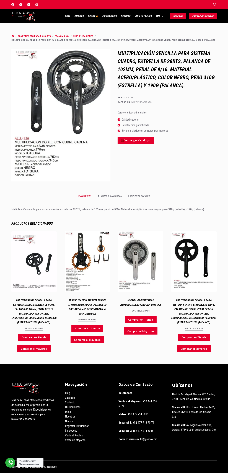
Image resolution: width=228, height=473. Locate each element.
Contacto (70, 402)
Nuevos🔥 (93, 16)
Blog (67, 393)
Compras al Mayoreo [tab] (139, 196)
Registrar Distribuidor (77, 426)
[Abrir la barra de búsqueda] (215, 4)
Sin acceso (71, 430)
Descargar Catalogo (137, 140)
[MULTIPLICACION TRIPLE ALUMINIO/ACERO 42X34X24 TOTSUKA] (140, 261)
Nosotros (125, 16)
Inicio (67, 16)
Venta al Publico (143, 16)
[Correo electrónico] (36, 4)
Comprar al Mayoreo (34, 348)
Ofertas (178, 16)
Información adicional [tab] (110, 196)
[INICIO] (12, 36)
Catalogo (79, 16)
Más (158, 16)
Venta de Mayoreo (75, 440)
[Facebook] (12, 4)
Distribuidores (109, 16)
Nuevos (69, 421)
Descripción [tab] (84, 196)
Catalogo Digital (203, 16)
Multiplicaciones (141, 102)
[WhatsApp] (20, 4)
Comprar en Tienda (34, 337)
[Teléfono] (28, 4)
